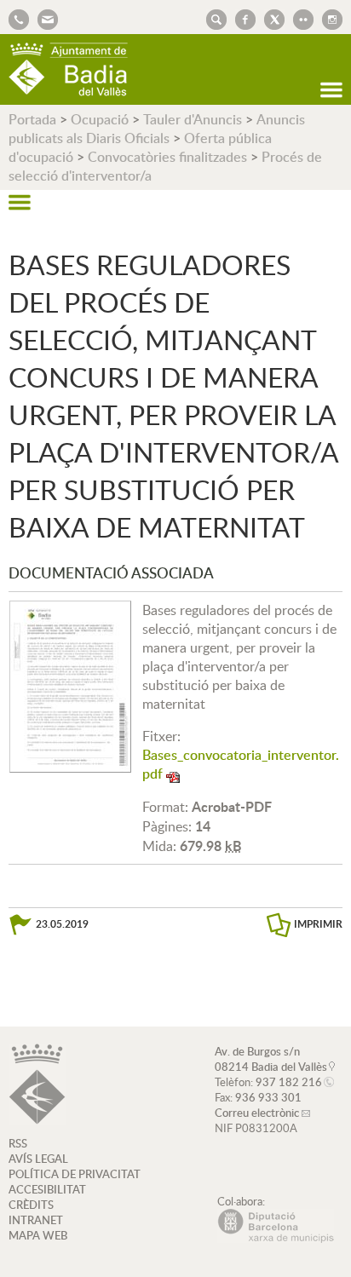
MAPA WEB (38, 1235)
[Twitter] (270, 18)
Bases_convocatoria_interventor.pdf (240, 764)
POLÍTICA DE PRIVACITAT (75, 1174)
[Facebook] (241, 18)
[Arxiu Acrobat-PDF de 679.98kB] (70, 685)
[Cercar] (212, 18)
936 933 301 (268, 1097)
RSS (18, 1143)
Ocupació (100, 119)
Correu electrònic (257, 1112)
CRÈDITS (31, 1204)
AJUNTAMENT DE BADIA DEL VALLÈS (68, 69)
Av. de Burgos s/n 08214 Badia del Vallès (271, 1059)
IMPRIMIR (318, 924)
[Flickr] (299, 18)
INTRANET (36, 1220)
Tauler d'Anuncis (192, 119)
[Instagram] (328, 18)
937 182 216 (289, 1082)
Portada (32, 119)
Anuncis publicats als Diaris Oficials (157, 128)
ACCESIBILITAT (47, 1189)
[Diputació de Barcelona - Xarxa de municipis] (275, 1238)
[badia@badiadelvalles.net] (43, 18)
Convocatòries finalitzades (167, 156)
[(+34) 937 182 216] (19, 18)
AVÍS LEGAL (38, 1158)
